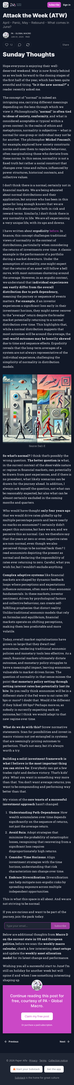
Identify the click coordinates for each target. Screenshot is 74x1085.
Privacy (33, 1060)
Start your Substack (28, 1069)
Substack (20, 1077)
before (54, 231)
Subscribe (54, 4)
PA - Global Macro (21, 33)
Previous (13, 1041)
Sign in (67, 4)
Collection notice (58, 1060)
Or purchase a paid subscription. (37, 1025)
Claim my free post (37, 1016)
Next (62, 1041)
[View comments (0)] (19, 44)
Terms (42, 1060)
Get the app (54, 1069)
